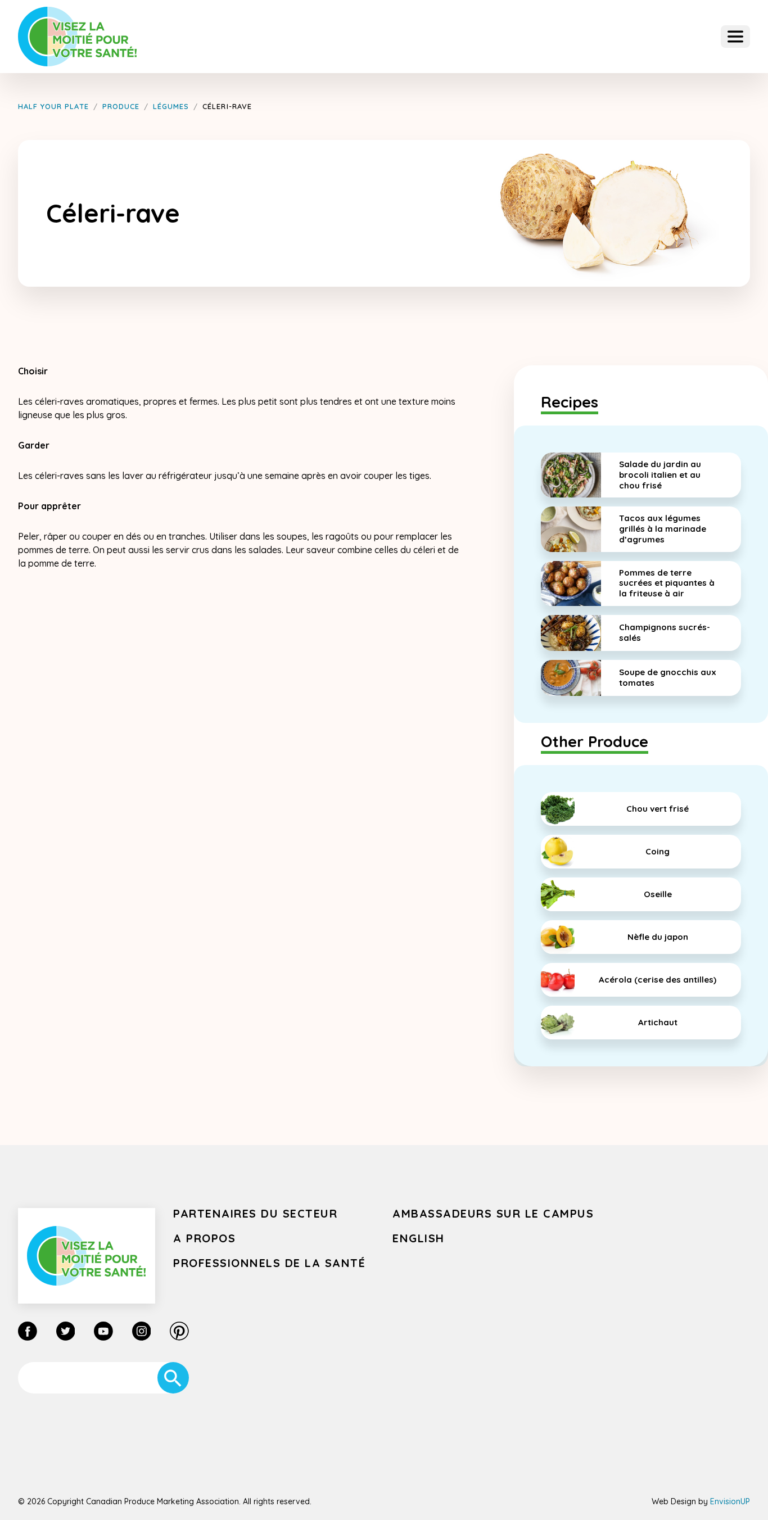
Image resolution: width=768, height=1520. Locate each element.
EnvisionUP (730, 1501)
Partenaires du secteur (255, 1213)
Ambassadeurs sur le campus (493, 1213)
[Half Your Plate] (77, 36)
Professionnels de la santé (269, 1263)
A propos (204, 1238)
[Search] (173, 1378)
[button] (735, 36)
